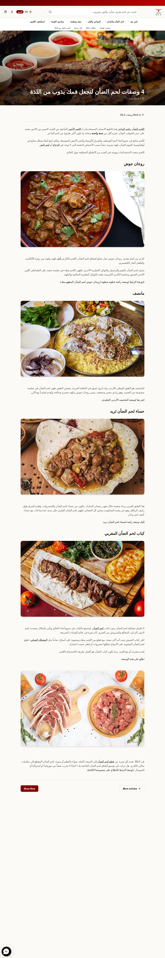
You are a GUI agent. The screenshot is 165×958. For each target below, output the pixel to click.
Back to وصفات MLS (130, 114)
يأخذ (59, 258)
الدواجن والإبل (94, 21)
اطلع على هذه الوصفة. (132, 659)
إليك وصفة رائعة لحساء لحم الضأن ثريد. (123, 522)
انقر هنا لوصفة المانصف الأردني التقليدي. (122, 400)
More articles (130, 788)
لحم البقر (44, 145)
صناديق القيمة (57, 21)
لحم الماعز (124, 129)
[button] (6, 951)
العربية (20, 12)
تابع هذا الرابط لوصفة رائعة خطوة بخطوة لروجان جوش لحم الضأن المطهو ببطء (102, 282)
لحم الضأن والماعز (115, 21)
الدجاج (56, 145)
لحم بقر (133, 21)
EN (26, 12)
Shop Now (29, 788)
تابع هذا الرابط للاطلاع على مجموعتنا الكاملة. (110, 770)
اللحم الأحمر (74, 129)
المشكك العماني (38, 640)
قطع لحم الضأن (105, 761)
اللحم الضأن (138, 129)
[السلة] (5, 12)
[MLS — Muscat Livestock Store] (158, 12)
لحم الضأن (98, 628)
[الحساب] (12, 12)
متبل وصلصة (76, 21)
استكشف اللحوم (37, 21)
